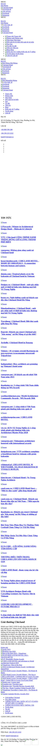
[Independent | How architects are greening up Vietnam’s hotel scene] (4, 360)
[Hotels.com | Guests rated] (10, 682)
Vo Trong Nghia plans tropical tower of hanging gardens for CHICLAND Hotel (18, 581)
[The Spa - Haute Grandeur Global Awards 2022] (18, 688)
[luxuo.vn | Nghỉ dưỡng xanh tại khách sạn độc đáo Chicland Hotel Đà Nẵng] (4, 293)
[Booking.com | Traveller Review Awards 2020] (17, 686)
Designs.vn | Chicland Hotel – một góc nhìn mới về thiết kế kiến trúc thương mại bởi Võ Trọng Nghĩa (20, 286)
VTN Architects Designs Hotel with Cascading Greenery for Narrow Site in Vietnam (18, 593)
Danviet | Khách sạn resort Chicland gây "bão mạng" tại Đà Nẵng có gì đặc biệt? (18, 333)
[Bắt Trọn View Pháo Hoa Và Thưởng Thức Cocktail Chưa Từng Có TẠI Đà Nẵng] (4, 521)
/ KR (8, 25)
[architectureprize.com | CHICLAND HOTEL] (4, 413)
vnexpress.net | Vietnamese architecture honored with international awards (18, 442)
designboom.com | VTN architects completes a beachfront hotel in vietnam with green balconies (20, 453)
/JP (10, 9)
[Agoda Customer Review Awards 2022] (15, 694)
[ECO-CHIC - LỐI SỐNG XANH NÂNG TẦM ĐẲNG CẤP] (4, 542)
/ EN (5, 25)
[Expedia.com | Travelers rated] (12, 684)
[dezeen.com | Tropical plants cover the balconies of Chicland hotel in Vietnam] (4, 270)
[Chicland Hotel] (7, 7)
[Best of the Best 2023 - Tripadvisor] (13, 653)
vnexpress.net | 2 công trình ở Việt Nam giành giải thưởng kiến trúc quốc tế (18, 407)
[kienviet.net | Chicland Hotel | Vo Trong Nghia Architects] (4, 473)
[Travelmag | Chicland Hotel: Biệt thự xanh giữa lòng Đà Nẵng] (4, 317)
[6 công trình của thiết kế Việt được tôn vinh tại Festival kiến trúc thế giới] (4, 611)
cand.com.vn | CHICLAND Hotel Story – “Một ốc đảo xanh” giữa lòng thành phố (19, 489)
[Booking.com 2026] (8, 651)
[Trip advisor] (6, 11)
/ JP (11, 25)
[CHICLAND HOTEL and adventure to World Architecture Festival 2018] (20, 663)
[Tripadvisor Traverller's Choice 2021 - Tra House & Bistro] (20, 692)
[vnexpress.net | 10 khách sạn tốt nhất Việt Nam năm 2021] (4, 370)
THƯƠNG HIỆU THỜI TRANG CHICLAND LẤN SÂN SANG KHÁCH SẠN (18, 559)
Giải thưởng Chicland (12, 697)
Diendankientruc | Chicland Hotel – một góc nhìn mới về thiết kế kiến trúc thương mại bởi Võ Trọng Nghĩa (19, 310)
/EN (4, 9)
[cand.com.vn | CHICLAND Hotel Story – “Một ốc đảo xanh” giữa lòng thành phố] (4, 484)
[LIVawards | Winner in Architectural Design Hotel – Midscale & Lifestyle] (4, 222)
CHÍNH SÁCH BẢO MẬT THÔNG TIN (19, 705)
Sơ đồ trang (9, 713)
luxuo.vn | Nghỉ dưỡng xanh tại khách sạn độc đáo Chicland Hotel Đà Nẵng (19, 298)
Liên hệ (7, 711)
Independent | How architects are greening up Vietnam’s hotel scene (19, 365)
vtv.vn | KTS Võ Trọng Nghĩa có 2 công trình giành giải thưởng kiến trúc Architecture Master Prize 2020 (18, 430)
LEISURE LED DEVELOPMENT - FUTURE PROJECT (17, 605)
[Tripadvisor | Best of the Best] (11, 665)
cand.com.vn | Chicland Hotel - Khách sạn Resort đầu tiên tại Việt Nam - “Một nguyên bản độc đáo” (20, 501)
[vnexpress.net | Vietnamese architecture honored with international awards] (4, 437)
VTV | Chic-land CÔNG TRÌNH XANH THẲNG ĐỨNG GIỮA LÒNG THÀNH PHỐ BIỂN (18, 239)
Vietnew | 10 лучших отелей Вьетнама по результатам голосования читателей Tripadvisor (19, 353)
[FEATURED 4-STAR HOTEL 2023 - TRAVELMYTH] (20, 657)
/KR (7, 9)
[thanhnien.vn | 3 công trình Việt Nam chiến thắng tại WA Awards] (4, 381)
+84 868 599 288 (6, 129)
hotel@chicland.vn (7, 137)
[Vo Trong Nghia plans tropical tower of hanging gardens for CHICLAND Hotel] (4, 576)
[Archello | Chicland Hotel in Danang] (4, 338)
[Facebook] (5, 13)
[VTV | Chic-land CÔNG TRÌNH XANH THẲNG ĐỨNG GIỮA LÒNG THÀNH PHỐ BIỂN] (4, 233)
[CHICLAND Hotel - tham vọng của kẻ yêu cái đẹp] (4, 566)
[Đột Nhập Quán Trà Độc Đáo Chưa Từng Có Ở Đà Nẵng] (4, 531)
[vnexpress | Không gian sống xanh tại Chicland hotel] (4, 246)
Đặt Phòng (4, 6)
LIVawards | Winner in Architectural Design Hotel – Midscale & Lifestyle (17, 227)
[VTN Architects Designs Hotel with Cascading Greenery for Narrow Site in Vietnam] (4, 587)
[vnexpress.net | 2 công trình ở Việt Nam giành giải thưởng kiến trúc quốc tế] (4, 402)
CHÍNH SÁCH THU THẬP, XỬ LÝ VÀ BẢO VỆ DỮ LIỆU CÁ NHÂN (21, 702)
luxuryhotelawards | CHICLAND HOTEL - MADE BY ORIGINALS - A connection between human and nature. (20, 263)
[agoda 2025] (5, 649)
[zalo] (35, 742)
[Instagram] (5, 15)
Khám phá (4, 647)
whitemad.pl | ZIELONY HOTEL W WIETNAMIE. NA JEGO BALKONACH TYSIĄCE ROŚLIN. (19, 466)
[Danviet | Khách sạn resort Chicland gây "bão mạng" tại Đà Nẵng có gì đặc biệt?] (4, 328)
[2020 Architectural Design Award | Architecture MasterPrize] (20, 669)
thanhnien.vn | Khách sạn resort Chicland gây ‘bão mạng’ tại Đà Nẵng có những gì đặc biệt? (19, 514)
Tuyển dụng (9, 707)
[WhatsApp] (28, 742)
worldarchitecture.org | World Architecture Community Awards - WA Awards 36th (19, 397)
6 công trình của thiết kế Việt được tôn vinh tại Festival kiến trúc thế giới (20, 616)
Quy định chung (10, 699)
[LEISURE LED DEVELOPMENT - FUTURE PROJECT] (4, 600)
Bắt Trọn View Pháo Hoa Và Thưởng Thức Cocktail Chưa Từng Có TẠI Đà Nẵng (20, 526)
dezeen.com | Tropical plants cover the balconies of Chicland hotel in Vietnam (18, 275)
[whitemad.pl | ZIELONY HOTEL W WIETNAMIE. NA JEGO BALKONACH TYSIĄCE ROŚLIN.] (4, 460)
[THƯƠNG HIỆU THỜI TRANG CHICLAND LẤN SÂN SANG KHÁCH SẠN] (4, 553)
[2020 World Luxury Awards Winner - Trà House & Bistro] (20, 673)
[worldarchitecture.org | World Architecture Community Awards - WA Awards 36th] (4, 392)
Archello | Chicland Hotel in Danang (17, 342)
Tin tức (7, 709)
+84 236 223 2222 (7, 133)
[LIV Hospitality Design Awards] (12, 659)
